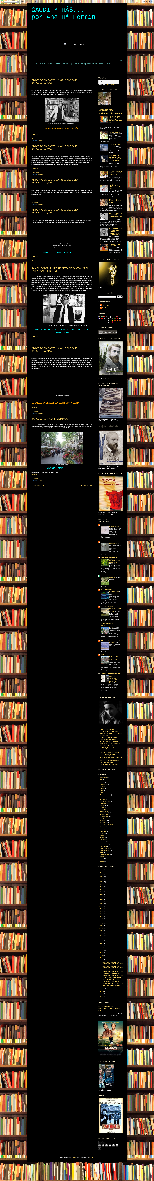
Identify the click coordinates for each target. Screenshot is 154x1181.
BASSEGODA (104, 786)
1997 (102, 933)
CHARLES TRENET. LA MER (108, 750)
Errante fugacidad (106, 525)
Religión (102, 835)
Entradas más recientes (38, 485)
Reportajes (40, 140)
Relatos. (102, 833)
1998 (102, 931)
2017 (102, 889)
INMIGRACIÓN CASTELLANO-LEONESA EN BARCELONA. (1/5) (112, 982)
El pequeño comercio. (115, 526)
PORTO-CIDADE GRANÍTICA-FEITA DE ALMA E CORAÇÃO (115, 658)
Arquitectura (103, 778)
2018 (102, 887)
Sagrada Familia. (105, 850)
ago (103, 955)
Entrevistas (40, 342)
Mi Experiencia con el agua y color (111, 641)
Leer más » (34, 134)
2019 (102, 884)
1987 (102, 943)
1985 (102, 997)
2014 (102, 896)
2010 (102, 906)
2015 (102, 894)
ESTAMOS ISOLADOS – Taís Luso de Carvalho (115, 610)
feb (103, 994)
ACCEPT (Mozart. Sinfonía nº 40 (109, 731)
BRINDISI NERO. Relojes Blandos (110, 743)
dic (103, 948)
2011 (102, 904)
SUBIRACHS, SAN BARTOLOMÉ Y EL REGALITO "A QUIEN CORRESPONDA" (115, 158)
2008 (102, 911)
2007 (102, 913)
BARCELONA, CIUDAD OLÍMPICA (49, 418)
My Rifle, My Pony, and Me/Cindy (109, 748)
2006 (102, 916)
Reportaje (103, 839)
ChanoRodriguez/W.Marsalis (108, 739)
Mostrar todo (120, 692)
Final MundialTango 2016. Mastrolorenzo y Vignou (107, 755)
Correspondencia (105, 795)
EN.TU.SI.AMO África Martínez (108, 729)
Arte (101, 780)
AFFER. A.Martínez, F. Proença (108, 737)
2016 (102, 892)
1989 (102, 938)
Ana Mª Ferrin (106, 305)
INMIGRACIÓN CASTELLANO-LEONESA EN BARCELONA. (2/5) (112, 974)
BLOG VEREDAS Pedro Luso (109, 557)
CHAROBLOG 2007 (106, 590)
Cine (101, 790)
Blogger (91, 1157)
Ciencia (102, 788)
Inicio (63, 485)
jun (103, 960)
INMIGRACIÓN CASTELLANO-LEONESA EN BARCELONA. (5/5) (112, 962)
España (102, 805)
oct (103, 952)
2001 (102, 926)
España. (102, 807)
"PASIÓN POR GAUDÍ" (115, 132)
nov (103, 950)
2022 (102, 877)
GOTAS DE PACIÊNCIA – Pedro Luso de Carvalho (114, 560)
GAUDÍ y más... (104, 816)
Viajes (102, 859)
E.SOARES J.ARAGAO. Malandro (109, 752)
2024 (102, 872)
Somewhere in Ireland (107, 576)
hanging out (112, 577)
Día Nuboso (112, 642)
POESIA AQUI (105, 655)
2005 (102, 918)
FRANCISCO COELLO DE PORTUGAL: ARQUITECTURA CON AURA (115, 216)
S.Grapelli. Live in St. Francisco (109, 764)
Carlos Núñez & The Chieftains (109, 746)
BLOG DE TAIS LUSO (107, 607)
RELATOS (103, 831)
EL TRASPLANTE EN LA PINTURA (115, 245)
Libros (102, 818)
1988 (102, 940)
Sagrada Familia (104, 848)
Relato (102, 829)
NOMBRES (103, 820)
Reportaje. (103, 842)
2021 (102, 879)
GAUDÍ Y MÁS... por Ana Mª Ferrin (63, 13)
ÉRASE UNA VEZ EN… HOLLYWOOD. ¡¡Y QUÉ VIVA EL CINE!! (109, 1008)
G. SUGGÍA (103, 810)
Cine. (101, 792)
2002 (102, 923)
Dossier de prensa (105, 801)
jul (103, 957)
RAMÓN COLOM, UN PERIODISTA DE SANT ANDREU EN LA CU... (111, 978)
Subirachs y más (104, 854)
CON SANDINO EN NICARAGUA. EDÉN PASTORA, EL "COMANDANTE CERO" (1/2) (115, 119)
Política (102, 827)
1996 (102, 936)
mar (103, 991)
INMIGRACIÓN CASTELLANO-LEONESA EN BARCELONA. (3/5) (112, 970)
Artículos (40, 480)
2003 (102, 921)
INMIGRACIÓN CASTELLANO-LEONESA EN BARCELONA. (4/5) (112, 966)
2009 (102, 909)
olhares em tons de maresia (109, 542)
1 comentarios (35, 202)
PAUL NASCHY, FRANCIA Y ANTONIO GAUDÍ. (115, 201)
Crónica (102, 797)
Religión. (102, 837)
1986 (102, 945)
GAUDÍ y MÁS (104, 812)
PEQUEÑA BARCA (114, 591)
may (103, 989)
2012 (102, 901)
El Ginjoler (112, 627)
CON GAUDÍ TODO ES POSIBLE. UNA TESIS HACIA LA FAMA (115, 173)
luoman (74, 1157)
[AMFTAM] (104, 104)
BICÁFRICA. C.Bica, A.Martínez (109, 741)
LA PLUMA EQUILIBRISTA (107, 762)
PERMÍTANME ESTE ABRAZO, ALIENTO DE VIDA (115, 187)
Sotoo (101, 852)
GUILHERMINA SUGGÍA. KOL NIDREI (111, 758)
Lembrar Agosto (113, 543)
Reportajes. (103, 846)
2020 (102, 882)
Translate (112, 84)
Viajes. (102, 861)
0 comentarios (35, 139)
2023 (102, 874)
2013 (102, 899)
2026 (102, 869)
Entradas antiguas (86, 485)
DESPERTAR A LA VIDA (115, 144)
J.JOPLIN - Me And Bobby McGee (109, 760)
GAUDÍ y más (104, 814)
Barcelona (103, 784)
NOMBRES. (103, 822)
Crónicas (102, 799)
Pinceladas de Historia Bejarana (110, 673)
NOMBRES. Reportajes (106, 825)
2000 (102, 928)
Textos (102, 857)
